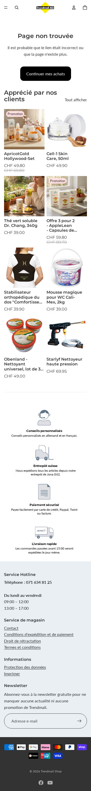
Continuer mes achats (45, 73)
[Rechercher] (16, 7)
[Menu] (6, 7)
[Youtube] (50, 783)
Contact (11, 628)
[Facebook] (41, 783)
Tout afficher (76, 99)
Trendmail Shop (51, 771)
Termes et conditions (22, 647)
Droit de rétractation (22, 640)
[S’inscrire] (79, 721)
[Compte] (73, 7)
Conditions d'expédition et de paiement (39, 634)
